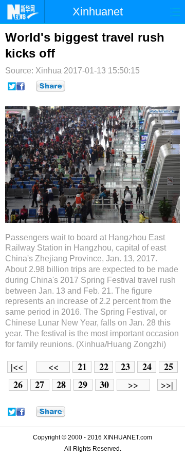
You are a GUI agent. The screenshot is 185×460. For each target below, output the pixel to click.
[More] (50, 86)
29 (82, 385)
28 (61, 385)
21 (82, 367)
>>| (167, 385)
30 (104, 385)
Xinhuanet (97, 11)
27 (39, 385)
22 (103, 367)
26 (18, 385)
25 (168, 367)
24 (147, 367)
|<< (17, 367)
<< (53, 367)
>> (133, 385)
